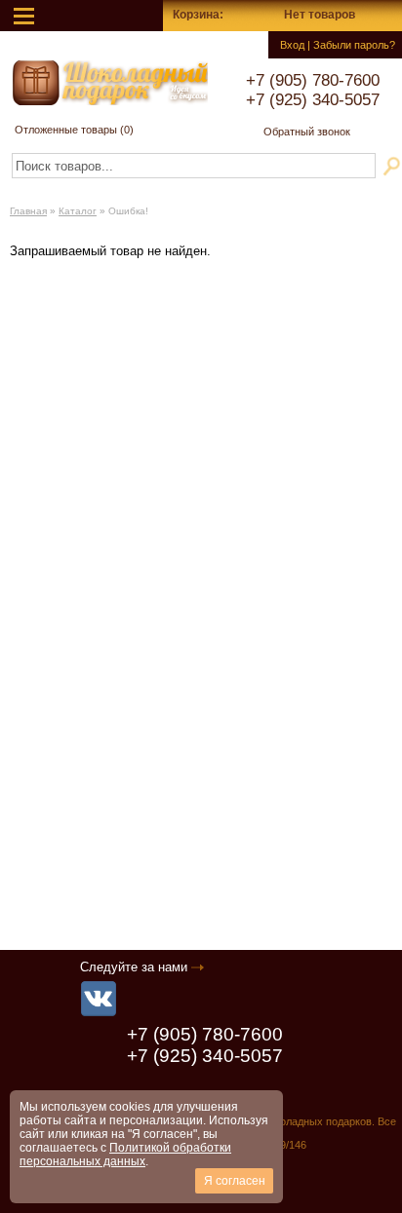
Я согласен (234, 1181)
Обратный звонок (306, 131)
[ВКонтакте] (98, 998)
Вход (292, 45)
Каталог (78, 211)
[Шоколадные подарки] (110, 82)
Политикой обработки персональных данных (125, 1154)
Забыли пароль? (354, 45)
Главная (28, 211)
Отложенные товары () (74, 129)
